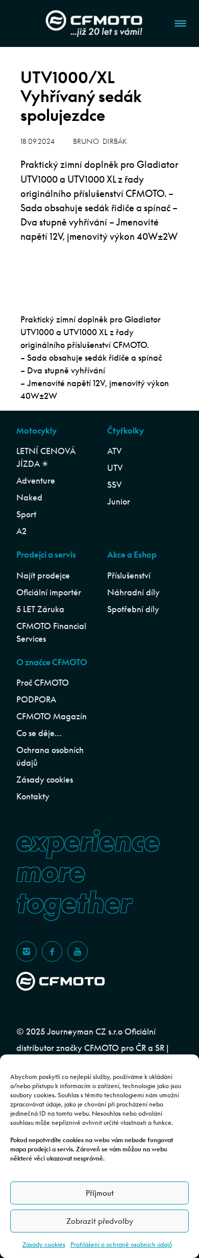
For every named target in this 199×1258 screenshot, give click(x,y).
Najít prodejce (43, 575)
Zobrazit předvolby (99, 1221)
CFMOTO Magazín (51, 716)
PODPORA (36, 699)
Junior (118, 501)
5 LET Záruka (40, 609)
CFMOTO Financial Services (51, 632)
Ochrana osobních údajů (50, 756)
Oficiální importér (48, 592)
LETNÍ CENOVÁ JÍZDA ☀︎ (45, 457)
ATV (114, 451)
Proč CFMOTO (42, 682)
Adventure (35, 480)
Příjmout (100, 1193)
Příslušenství (129, 575)
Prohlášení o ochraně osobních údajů (121, 1244)
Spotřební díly (133, 609)
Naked (29, 497)
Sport (26, 514)
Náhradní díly (133, 592)
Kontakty (32, 796)
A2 (21, 531)
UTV (115, 468)
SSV (114, 485)
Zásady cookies (43, 1244)
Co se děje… (38, 733)
